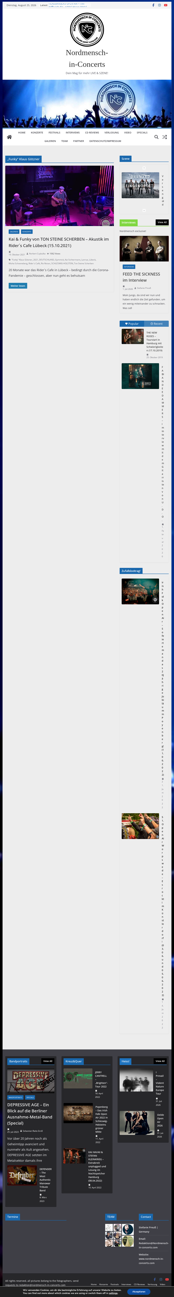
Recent (158, 324)
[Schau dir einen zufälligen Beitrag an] (165, 137)
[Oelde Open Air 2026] (137, 1126)
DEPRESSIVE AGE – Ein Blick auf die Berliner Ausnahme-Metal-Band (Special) (29, 1114)
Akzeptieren (138, 1291)
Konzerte (37, 132)
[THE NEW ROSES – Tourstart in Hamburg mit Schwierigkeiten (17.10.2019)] (133, 336)
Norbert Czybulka (37, 253)
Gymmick (59, 259)
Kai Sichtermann (72, 259)
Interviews (73, 132)
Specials (142, 132)
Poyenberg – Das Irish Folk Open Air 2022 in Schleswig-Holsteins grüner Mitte (101, 1119)
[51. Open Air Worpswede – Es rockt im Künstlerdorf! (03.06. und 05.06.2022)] (140, 922)
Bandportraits (15, 1097)
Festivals (54, 132)
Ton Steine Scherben (84, 263)
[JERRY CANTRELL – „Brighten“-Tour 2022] (78, 1084)
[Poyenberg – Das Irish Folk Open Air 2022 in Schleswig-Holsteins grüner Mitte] (78, 1124)
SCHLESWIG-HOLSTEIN (62, 263)
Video (127, 132)
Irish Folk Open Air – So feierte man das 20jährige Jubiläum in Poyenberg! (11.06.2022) (163, 678)
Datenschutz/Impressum (105, 141)
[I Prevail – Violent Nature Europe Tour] (136, 1088)
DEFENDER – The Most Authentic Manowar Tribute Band (46, 1179)
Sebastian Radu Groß (33, 1130)
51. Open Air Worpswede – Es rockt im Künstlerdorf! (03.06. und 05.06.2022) (163, 906)
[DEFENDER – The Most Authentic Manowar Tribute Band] (22, 1185)
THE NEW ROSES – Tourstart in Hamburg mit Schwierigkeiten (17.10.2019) (154, 341)
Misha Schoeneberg (18, 263)
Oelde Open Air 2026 (160, 1120)
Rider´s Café (34, 263)
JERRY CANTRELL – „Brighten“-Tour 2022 (101, 1079)
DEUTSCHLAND (46, 259)
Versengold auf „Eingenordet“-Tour (69, 5)
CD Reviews (92, 132)
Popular (133, 324)
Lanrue (84, 259)
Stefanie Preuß (144, 288)
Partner (78, 141)
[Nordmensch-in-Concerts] (9, 137)
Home (21, 132)
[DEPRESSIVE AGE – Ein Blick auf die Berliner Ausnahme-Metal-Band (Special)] (30, 1080)
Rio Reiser (45, 263)
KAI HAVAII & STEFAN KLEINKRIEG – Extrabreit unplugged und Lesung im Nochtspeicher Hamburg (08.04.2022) (97, 1166)
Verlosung (112, 132)
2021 (35, 259)
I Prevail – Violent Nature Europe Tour (160, 1083)
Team (64, 141)
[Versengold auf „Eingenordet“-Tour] (140, 185)
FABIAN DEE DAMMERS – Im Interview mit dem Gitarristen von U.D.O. (163, 443)
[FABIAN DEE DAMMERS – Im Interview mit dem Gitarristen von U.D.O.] (140, 376)
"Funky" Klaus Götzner (21, 259)
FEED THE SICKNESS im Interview (141, 277)
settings (113, 1293)
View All (162, 222)
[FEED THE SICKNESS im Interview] (144, 249)
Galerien (50, 141)
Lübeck (92, 259)
